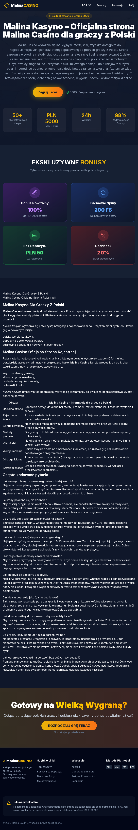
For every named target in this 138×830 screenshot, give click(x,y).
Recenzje (117, 5)
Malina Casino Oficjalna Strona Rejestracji (29, 297)
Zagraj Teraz (48, 92)
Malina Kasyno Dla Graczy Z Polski (25, 293)
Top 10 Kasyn (44, 766)
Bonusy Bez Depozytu (49, 771)
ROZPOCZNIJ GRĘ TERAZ (69, 726)
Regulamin (77, 781)
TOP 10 (86, 5)
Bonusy (101, 5)
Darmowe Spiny (46, 776)
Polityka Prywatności (83, 776)
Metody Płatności (46, 781)
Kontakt (76, 766)
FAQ (131, 5)
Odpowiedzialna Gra (83, 771)
